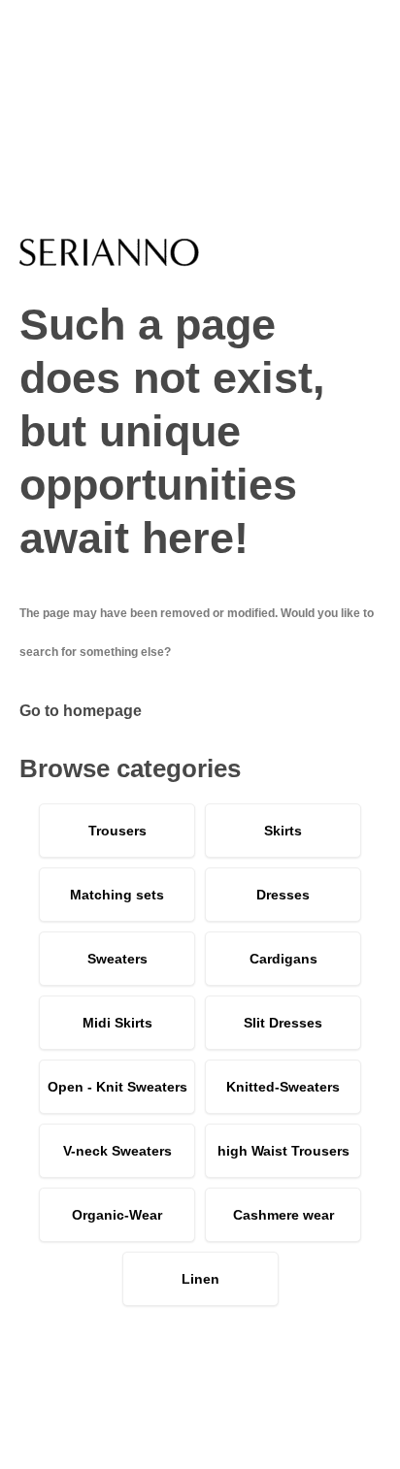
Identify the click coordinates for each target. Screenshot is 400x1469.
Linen (200, 1279)
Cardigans (283, 958)
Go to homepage (80, 710)
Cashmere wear (283, 1215)
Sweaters (117, 958)
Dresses (283, 894)
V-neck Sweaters (117, 1151)
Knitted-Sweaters (283, 1086)
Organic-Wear (117, 1215)
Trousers (117, 830)
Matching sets (117, 894)
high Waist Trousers (283, 1151)
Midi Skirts (117, 1022)
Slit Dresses (283, 1022)
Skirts (283, 830)
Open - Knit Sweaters (117, 1086)
